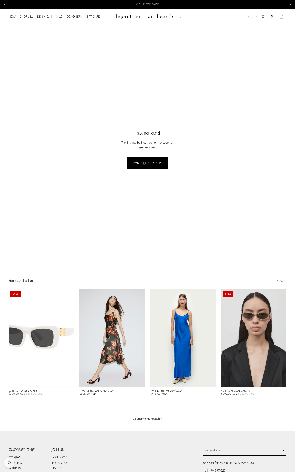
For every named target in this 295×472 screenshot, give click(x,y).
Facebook (59, 457)
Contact (16, 457)
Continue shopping (147, 163)
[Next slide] (67, 338)
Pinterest (59, 468)
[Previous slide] (15, 338)
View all (281, 280)
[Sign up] (282, 450)
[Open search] (263, 16)
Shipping (15, 463)
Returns (15, 468)
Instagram (60, 463)
